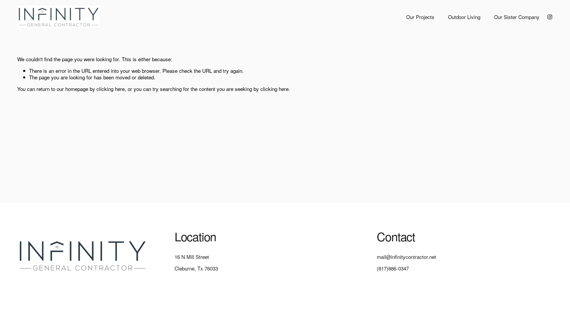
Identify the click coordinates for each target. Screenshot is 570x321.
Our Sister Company (516, 17)
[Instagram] (550, 17)
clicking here (110, 88)
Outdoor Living (464, 17)
